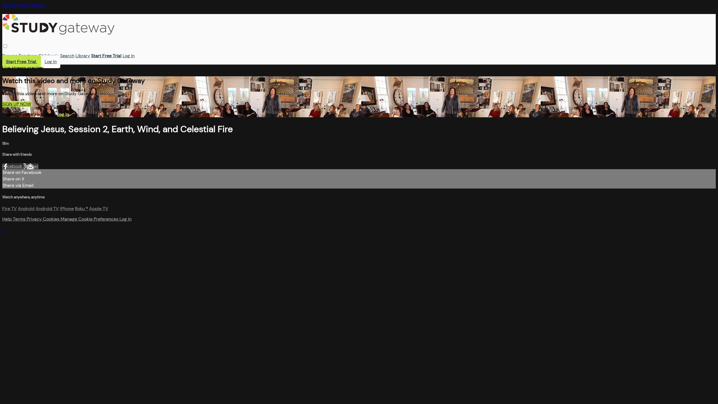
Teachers (28, 56)
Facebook (12, 166)
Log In (129, 56)
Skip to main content (23, 5)
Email (32, 166)
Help (7, 219)
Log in (63, 114)
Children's (48, 56)
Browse (9, 56)
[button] (5, 46)
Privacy (35, 219)
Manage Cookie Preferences (90, 219)
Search (67, 56)
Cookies (52, 219)
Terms (20, 219)
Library (82, 56)
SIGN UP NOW (16, 104)
